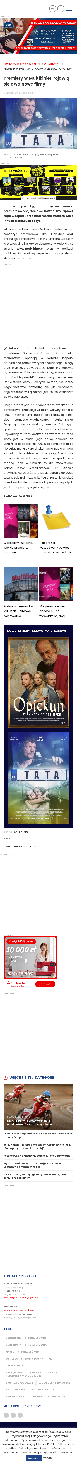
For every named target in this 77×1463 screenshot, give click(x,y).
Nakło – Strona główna (23, 1351)
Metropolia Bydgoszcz (49, 1396)
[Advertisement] (38, 304)
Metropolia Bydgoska (15, 8)
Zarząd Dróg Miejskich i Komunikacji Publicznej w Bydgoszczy (32, 1374)
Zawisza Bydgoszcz (19, 1382)
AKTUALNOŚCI (51, 64)
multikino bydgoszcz (21, 846)
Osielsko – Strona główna (24, 1358)
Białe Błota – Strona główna (26, 1344)
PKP (51, 1358)
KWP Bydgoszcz (17, 1396)
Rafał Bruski (14, 1365)
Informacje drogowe (52, 8)
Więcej (47, 1458)
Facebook (6, 1415)
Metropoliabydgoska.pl (20, 64)
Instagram (20, 1415)
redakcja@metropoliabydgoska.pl (21, 1297)
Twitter (13, 1415)
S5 (7, 1389)
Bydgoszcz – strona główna (26, 1337)
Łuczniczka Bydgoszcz (55, 1382)
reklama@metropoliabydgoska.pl (20, 1310)
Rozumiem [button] (34, 1458)
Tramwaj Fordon (42, 1389)
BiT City (19, 1389)
